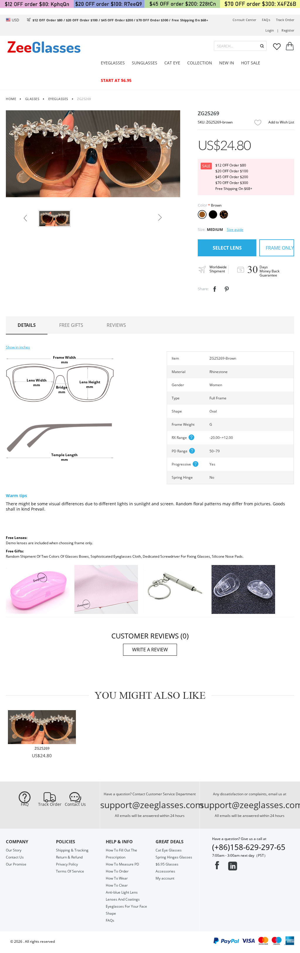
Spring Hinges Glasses (174, 857)
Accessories (165, 871)
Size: (201, 229)
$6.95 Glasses (167, 864)
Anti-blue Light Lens (122, 892)
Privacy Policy (67, 864)
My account (165, 878)
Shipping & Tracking (72, 850)
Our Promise (16, 864)
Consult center (244, 20)
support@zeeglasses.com (151, 805)
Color (202, 205)
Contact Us (75, 804)
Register (288, 30)
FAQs (266, 20)
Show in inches (18, 347)
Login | (272, 30)
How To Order (117, 871)
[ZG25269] (42, 727)
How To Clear (117, 885)
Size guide (235, 229)
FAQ (25, 804)
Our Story (13, 850)
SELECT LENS (227, 248)
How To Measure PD (122, 864)
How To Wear (117, 878)
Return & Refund (69, 857)
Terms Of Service (70, 871)
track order (285, 20)
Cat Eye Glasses (169, 850)
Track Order (50, 804)
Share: (203, 288)
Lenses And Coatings (123, 899)
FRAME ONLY (280, 248)
